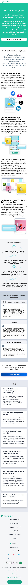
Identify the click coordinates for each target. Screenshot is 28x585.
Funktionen (14, 527)
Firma (14, 538)
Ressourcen (14, 534)
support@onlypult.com (14, 577)
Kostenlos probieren (14, 39)
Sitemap (14, 574)
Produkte (14, 519)
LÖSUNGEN (14, 523)
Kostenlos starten (14, 374)
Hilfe (14, 531)
